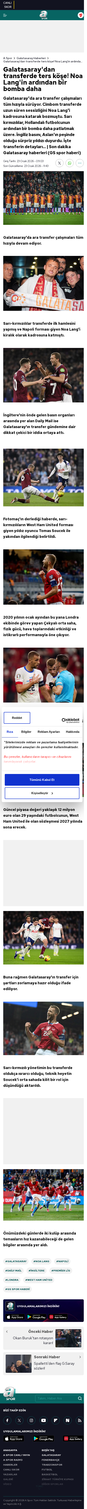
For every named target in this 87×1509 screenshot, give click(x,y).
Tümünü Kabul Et (42, 779)
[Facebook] (7, 1420)
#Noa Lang (41, 1261)
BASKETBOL (50, 1474)
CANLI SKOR (11, 1469)
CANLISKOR (7, 5)
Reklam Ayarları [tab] (49, 731)
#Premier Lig (60, 1270)
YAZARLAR (10, 1474)
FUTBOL (47, 1469)
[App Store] (15, 1317)
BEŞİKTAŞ (48, 1450)
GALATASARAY (51, 1455)
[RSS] (80, 1420)
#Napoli (62, 1261)
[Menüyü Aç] (5, 15)
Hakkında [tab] (72, 731)
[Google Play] (37, 1317)
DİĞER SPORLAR (52, 1484)
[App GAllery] (58, 1317)
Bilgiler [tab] (26, 731)
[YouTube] (43, 1420)
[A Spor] (43, 15)
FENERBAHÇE (50, 1460)
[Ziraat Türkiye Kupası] (81, 15)
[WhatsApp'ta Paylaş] (70, 163)
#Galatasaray (16, 1261)
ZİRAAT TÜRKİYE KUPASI (58, 1479)
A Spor (7, 58)
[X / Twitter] (19, 1420)
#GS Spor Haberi (17, 1289)
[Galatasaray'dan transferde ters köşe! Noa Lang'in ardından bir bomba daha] (43, 198)
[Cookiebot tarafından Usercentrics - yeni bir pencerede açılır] (61, 720)
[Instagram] (31, 1420)
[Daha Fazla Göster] (80, 163)
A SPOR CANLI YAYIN (16, 1455)
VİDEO (7, 1484)
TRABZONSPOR (52, 1464)
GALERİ (8, 1479)
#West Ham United (38, 1280)
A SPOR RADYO (12, 1460)
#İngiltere (37, 1270)
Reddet (17, 717)
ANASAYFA (10, 1450)
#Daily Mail (13, 1270)
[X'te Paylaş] (59, 163)
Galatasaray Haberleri (31, 58)
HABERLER (10, 1464)
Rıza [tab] (10, 731)
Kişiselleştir (39, 793)
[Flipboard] (56, 1420)
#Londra (11, 1280)
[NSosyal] (68, 1420)
